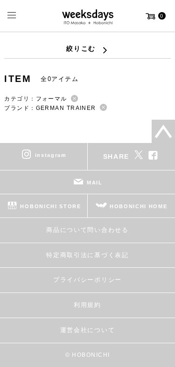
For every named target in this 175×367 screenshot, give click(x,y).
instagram (51, 155)
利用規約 (87, 304)
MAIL (95, 182)
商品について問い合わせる (87, 229)
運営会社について (87, 329)
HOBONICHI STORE (50, 206)
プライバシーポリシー (87, 279)
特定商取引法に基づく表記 (87, 254)
